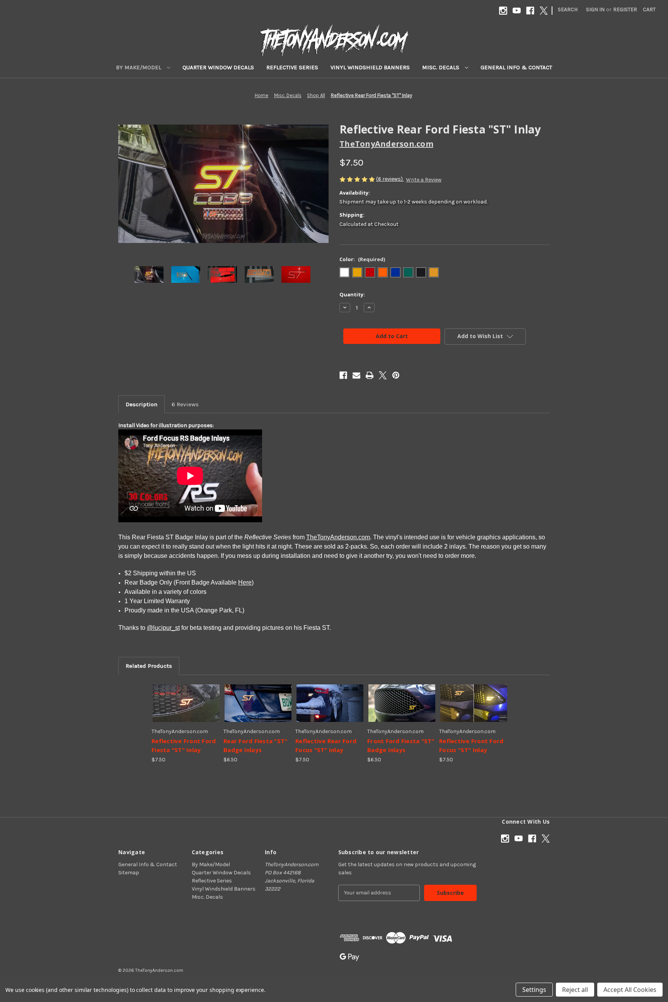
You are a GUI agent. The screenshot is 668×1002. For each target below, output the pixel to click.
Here (245, 582)
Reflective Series (292, 67)
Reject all (575, 989)
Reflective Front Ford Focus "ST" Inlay (471, 745)
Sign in (595, 9)
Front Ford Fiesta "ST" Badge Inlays (401, 745)
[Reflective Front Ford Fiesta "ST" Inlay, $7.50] (186, 703)
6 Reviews (185, 404)
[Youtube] (517, 11)
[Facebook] (530, 11)
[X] (544, 11)
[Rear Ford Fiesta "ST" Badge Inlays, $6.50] (258, 703)
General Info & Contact (516, 67)
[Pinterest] (396, 375)
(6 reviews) (390, 179)
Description (141, 404)
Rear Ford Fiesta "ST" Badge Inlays (255, 745)
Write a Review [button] (423, 179)
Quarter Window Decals (218, 67)
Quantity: (352, 294)
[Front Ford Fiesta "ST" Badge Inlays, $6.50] (401, 703)
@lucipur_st (163, 627)
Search (568, 9)
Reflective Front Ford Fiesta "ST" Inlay (184, 745)
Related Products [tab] (149, 665)
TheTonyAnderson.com (338, 537)
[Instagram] (503, 11)
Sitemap (128, 872)
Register (625, 9)
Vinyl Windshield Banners (370, 67)
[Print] (369, 375)
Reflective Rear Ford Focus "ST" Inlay (325, 745)
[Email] (356, 375)
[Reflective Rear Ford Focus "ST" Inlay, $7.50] (330, 703)
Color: (362, 259)
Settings (534, 989)
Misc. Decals (441, 67)
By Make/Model (139, 67)
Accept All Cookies (629, 989)
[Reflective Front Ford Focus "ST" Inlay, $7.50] (473, 703)
